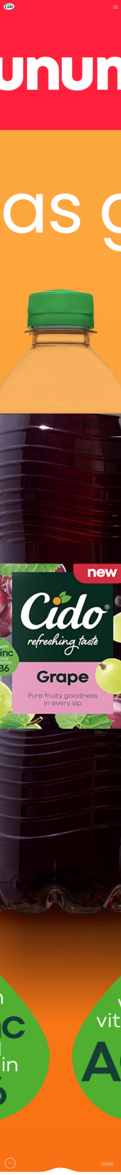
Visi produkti (107, 1163)
